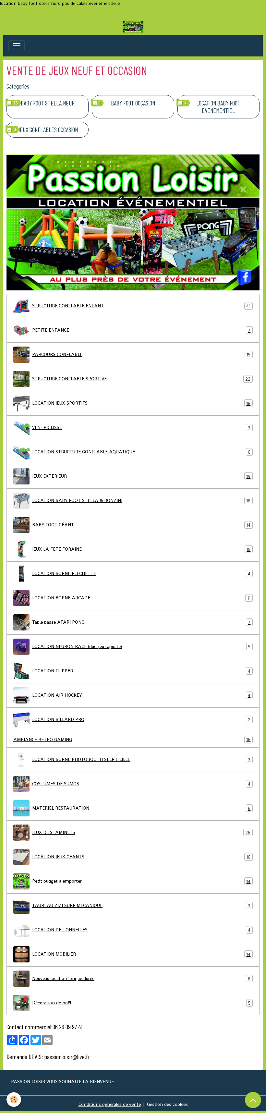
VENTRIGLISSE (141, 427)
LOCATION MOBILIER (141, 954)
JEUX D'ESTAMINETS (141, 832)
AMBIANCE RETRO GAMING (131, 740)
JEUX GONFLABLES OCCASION (47, 129)
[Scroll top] (253, 1100)
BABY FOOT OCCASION (133, 103)
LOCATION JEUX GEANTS (141, 857)
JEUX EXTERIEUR (141, 476)
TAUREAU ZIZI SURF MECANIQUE (141, 905)
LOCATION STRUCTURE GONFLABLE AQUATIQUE (141, 452)
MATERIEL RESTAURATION (141, 808)
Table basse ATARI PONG (141, 622)
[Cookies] (13, 1099)
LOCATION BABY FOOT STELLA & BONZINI (141, 500)
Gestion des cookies (167, 1104)
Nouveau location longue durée (141, 978)
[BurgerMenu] (16, 45)
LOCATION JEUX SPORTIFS (141, 403)
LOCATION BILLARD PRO (141, 719)
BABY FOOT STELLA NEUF (47, 103)
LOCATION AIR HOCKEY (141, 695)
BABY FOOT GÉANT (141, 525)
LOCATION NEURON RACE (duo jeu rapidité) (141, 646)
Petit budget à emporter (141, 881)
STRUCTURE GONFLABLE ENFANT (141, 306)
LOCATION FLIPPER (141, 671)
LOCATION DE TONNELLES (141, 930)
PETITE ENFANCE (141, 330)
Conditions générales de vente (110, 1104)
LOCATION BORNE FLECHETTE (141, 573)
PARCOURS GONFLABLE (141, 354)
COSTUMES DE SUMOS (141, 784)
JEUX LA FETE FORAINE (141, 549)
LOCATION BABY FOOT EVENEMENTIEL (218, 106)
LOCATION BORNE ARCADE (141, 598)
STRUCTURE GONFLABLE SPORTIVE (141, 379)
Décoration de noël (141, 1003)
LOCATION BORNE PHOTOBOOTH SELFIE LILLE (141, 759)
